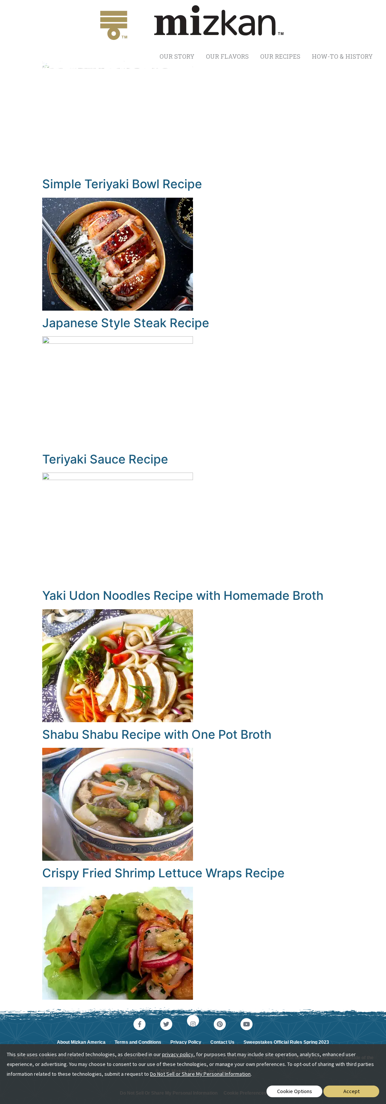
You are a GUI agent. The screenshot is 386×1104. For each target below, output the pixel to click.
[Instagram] (193, 1021)
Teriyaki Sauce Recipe (105, 459)
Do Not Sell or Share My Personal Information (200, 1073)
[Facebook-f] (139, 1024)
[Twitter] (166, 1024)
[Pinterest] (220, 1024)
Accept (351, 1091)
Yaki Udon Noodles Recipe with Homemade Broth (182, 595)
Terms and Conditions (138, 1042)
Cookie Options (294, 1091)
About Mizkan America (81, 1042)
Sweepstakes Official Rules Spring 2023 (286, 1042)
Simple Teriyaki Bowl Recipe (122, 184)
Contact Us (222, 1042)
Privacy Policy (185, 1042)
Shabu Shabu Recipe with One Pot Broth (156, 734)
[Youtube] (246, 1024)
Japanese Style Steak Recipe (125, 323)
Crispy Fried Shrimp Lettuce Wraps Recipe (163, 873)
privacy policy (177, 1054)
